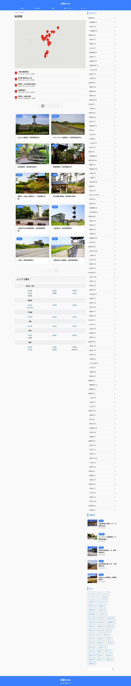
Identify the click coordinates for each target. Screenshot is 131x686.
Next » (57, 271)
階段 (109, 655)
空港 (109, 638)
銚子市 (108, 651)
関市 (100, 655)
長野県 (74, 317)
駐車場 (92, 659)
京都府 (54, 347)
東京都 (74, 305)
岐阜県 (30, 335)
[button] (45, 56)
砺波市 (101, 638)
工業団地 (111, 622)
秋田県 (30, 293)
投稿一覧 (37, 8)
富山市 (101, 618)
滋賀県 (30, 347)
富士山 (92, 618)
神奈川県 (30, 308)
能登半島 (101, 643)
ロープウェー (93, 597)
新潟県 (30, 317)
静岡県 (54, 335)
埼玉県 (30, 305)
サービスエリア (94, 593)
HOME (22, 8)
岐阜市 (101, 622)
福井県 (74, 326)
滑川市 (106, 634)
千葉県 (54, 305)
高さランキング (68, 8)
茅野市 (111, 643)
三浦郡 (104, 597)
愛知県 (74, 335)
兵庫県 (30, 350)
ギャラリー (84, 8)
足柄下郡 (92, 647)
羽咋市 (92, 643)
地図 (53, 8)
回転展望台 (93, 614)
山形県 (74, 293)
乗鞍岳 (92, 605)
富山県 (30, 326)
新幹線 (101, 626)
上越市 (92, 601)
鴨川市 (101, 659)
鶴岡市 (110, 659)
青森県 (54, 291)
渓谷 (91, 634)
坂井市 (103, 614)
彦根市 (92, 626)
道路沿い (102, 647)
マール (106, 593)
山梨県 (54, 317)
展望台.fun (65, 3)
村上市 (101, 630)
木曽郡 (92, 630)
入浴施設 (101, 605)
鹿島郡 (92, 663)
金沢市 (92, 651)
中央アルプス (102, 601)
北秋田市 (92, 610)
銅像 (100, 651)
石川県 (54, 326)
